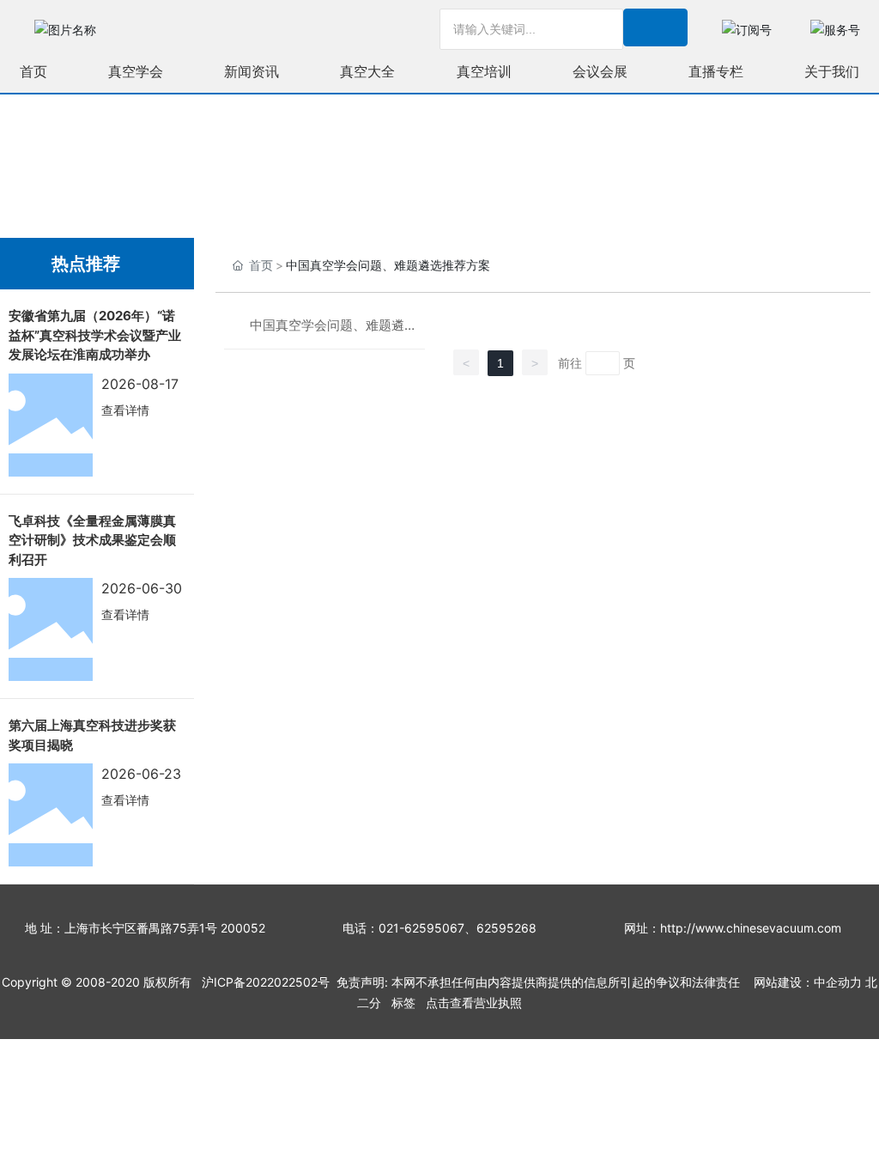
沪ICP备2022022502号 (266, 982)
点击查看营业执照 (474, 1002)
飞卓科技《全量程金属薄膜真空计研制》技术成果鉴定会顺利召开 (92, 540)
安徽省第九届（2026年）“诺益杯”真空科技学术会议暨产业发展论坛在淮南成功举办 (95, 334)
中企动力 (838, 982)
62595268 (506, 928)
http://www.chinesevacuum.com (750, 928)
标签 (403, 1002)
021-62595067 (421, 928)
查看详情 (125, 410)
